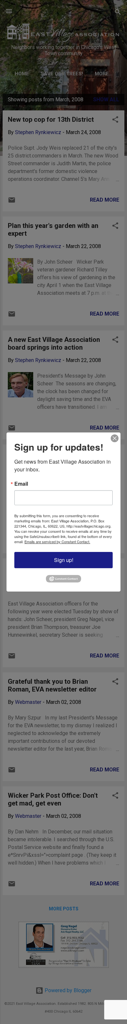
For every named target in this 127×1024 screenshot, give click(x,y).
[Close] (115, 438)
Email (21, 483)
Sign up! (63, 560)
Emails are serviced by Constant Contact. (57, 541)
